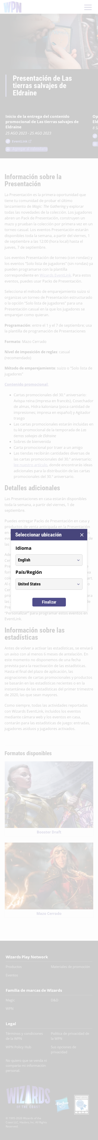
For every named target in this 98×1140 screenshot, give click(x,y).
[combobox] (45, 560)
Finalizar (49, 602)
